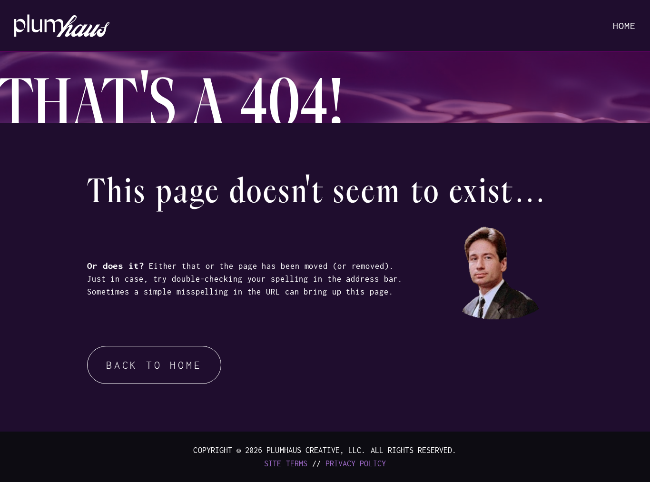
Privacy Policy (355, 463)
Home (624, 25)
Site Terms (285, 463)
